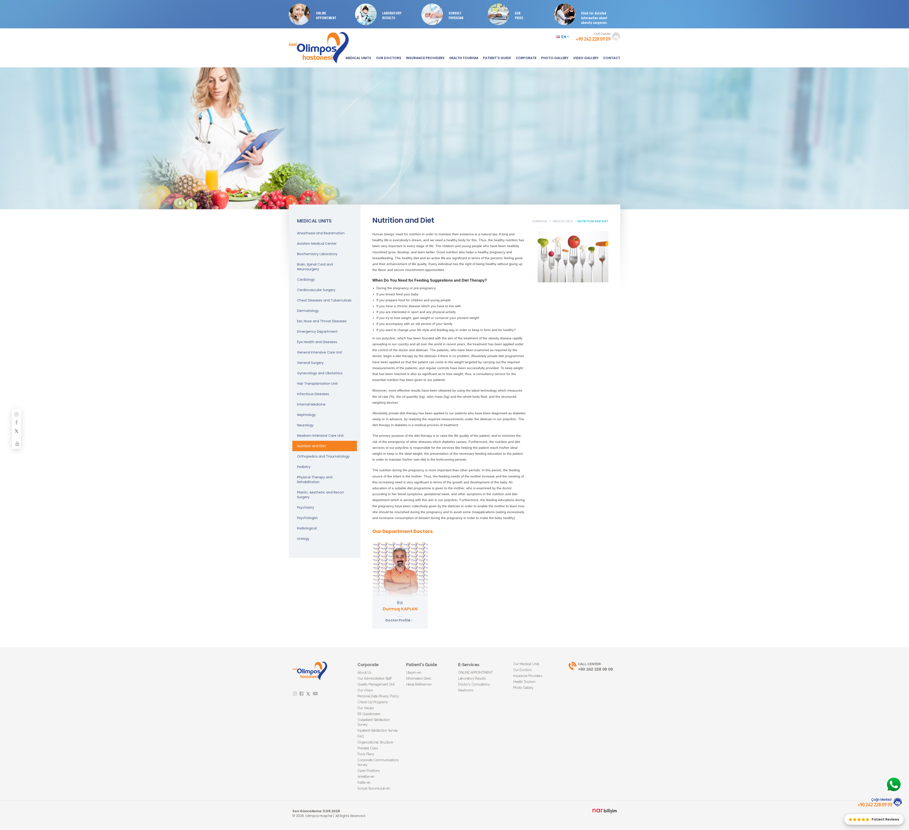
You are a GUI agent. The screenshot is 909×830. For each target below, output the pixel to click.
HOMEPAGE (540, 221)
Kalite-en (363, 782)
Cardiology (306, 279)
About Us (364, 672)
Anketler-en (365, 776)
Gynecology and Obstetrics (320, 373)
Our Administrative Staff (374, 678)
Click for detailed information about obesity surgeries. (594, 17)
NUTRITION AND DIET (593, 221)
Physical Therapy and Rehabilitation (314, 479)
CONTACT (611, 58)
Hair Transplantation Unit (317, 383)
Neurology (305, 425)
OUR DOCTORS (388, 58)
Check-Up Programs (372, 702)
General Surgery (310, 362)
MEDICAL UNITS (358, 58)
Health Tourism (524, 682)
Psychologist (307, 517)
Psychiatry (305, 507)
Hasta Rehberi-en (419, 684)
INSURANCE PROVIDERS (425, 58)
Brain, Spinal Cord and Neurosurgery (315, 266)
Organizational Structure (375, 742)
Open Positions (368, 771)
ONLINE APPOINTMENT (326, 15)
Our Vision (365, 690)
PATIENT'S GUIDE (497, 58)
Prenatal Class (367, 748)
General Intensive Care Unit (319, 352)
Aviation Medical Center (317, 243)
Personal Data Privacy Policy (378, 696)
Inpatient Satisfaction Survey (377, 730)
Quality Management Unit (375, 684)
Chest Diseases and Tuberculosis (324, 300)
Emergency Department (317, 331)
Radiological (307, 528)
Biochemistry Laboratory (317, 254)
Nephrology (306, 414)
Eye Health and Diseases (317, 342)
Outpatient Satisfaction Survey (373, 722)
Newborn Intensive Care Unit (320, 435)
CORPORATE (526, 58)
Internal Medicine (311, 404)
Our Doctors (522, 670)
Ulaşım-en (413, 672)
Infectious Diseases (313, 394)
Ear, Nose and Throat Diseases (322, 321)
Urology (303, 538)
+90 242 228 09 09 (595, 667)
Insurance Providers (527, 676)
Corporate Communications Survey (378, 762)
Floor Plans (365, 754)
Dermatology (308, 310)
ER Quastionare (368, 714)
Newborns (465, 690)
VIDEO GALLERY (585, 58)
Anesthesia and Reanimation (321, 233)
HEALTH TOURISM (463, 58)
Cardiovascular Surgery (316, 290)
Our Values (365, 708)
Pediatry (304, 466)
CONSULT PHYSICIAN (456, 15)
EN (564, 37)
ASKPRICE (519, 15)
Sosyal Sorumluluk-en (373, 788)
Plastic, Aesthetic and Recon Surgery (320, 494)
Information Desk (418, 678)
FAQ (360, 736)
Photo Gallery (523, 688)
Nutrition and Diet (311, 446)
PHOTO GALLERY (554, 58)
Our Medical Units (526, 664)
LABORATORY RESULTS (391, 15)
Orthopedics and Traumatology (323, 456)
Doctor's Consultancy (474, 684)
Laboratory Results (472, 678)
